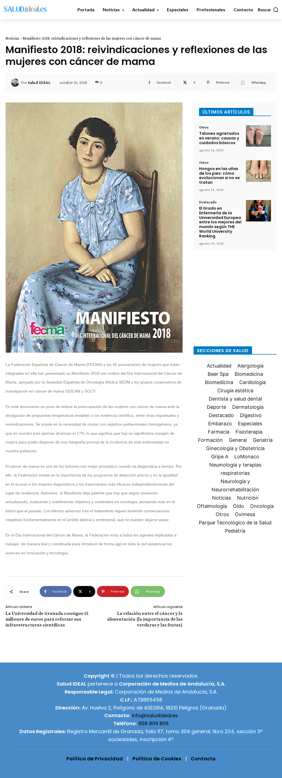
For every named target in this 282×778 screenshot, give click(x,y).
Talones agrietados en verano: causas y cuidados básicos (219, 138)
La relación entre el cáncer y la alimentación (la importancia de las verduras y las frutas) (145, 619)
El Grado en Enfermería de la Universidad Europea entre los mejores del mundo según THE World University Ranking (220, 222)
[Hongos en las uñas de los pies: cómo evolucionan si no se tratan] (258, 171)
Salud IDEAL (39, 82)
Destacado (208, 202)
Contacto (203, 758)
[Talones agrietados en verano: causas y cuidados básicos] (258, 136)
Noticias (12, 38)
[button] (268, 9)
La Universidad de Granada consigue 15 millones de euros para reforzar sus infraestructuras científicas (47, 619)
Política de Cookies (156, 758)
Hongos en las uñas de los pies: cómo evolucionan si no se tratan (219, 175)
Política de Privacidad (94, 758)
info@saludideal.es (155, 715)
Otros (203, 127)
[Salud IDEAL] (16, 82)
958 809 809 (153, 723)
